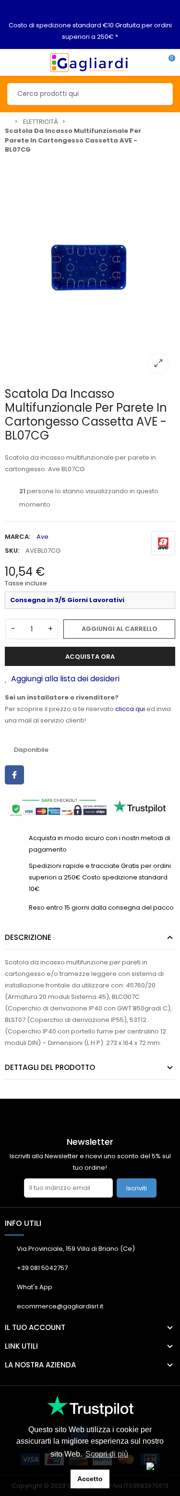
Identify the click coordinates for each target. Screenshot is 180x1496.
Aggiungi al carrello (119, 628)
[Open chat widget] (158, 1474)
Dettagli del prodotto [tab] (50, 1067)
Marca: (17, 536)
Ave (42, 536)
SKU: (12, 550)
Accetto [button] (90, 1479)
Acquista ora (90, 656)
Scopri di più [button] (106, 1454)
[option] (90, 269)
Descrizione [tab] (28, 937)
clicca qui (130, 708)
